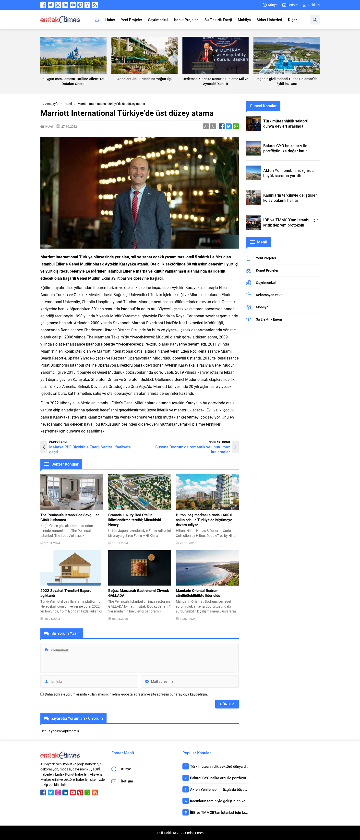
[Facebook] (43, 5)
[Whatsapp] (87, 5)
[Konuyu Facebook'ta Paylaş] (222, 126)
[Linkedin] (65, 5)
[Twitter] (51, 5)
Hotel (68, 103)
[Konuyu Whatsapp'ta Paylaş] (236, 126)
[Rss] (95, 5)
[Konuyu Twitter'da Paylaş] (229, 126)
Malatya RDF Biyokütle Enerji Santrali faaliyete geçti (90, 449)
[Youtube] (73, 5)
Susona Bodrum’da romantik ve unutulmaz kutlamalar (192, 449)
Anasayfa (52, 103)
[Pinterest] (80, 5)
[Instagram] (58, 5)
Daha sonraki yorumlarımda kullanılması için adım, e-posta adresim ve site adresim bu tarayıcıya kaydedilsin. (126, 694)
